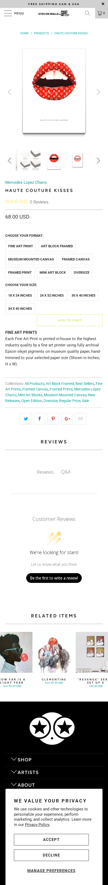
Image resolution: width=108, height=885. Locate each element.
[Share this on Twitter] (25, 419)
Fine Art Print (20, 246)
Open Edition (31, 401)
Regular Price (69, 401)
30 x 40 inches (83, 295)
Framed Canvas (76, 259)
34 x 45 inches (20, 309)
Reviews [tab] (45, 472)
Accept (51, 839)
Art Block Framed (57, 246)
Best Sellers (84, 383)
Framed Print (20, 272)
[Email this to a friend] (80, 419)
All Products (34, 383)
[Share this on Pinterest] (53, 419)
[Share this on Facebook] (39, 419)
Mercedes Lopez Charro (26, 182)
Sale (85, 401)
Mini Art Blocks (30, 395)
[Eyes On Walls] (54, 13)
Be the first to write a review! (54, 578)
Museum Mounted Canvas (31, 259)
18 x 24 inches (20, 295)
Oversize (81, 272)
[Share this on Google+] (67, 419)
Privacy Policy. (37, 824)
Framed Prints (61, 389)
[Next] (97, 92)
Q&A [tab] (66, 471)
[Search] (89, 13)
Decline (51, 855)
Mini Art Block (53, 272)
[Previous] (10, 92)
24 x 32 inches (52, 295)
